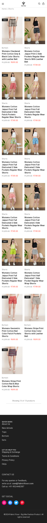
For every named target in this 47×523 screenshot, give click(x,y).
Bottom (5, 48)
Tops (4, 432)
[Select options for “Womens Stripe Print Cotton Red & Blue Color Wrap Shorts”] (21, 349)
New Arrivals (7, 428)
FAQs (4, 464)
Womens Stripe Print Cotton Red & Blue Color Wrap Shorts (11, 384)
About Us (6, 424)
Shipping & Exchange (11, 452)
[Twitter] (16, 502)
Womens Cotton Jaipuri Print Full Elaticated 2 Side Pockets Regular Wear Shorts (34, 111)
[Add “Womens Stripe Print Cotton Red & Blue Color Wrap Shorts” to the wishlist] (21, 357)
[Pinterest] (22, 502)
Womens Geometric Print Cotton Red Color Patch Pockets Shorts (11, 332)
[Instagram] (4, 502)
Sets (4, 440)
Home (4, 9)
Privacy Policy (8, 460)
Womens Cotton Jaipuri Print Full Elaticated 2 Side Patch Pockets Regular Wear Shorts (11, 111)
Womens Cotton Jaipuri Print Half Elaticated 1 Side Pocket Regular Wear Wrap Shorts (34, 278)
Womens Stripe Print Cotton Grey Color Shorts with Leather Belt (33, 332)
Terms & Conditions (10, 456)
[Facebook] (10, 502)
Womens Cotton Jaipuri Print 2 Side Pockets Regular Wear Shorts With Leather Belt (34, 56)
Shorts (27, 48)
